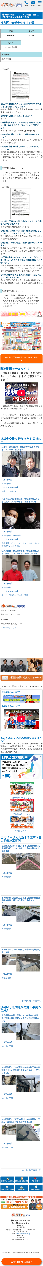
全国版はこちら (21, 831)
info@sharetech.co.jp (23, 1234)
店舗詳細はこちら (8, 628)
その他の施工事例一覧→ (32, 1001)
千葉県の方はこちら (21, 814)
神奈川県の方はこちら (21, 798)
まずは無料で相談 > (21, 1261)
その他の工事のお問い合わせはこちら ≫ (22, 358)
